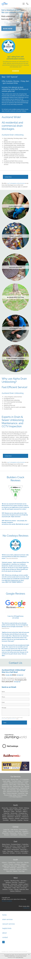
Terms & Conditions (7, 901)
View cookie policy (19, 957)
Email (3, 702)
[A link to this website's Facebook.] (3, 942)
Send (4, 722)
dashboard (11, 951)
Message (4, 707)
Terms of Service (12, 718)
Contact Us (26, 908)
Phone (3, 696)
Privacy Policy (4, 718)
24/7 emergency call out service (16, 183)
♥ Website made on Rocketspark (20, 951)
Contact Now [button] (8, 177)
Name (3, 691)
